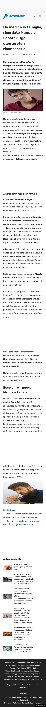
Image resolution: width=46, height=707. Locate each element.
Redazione (17, 703)
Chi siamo (7, 703)
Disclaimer (38, 703)
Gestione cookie (40, 705)
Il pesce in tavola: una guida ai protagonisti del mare (23, 566)
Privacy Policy (27, 703)
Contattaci (23, 688)
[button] (34, 16)
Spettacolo (11, 510)
